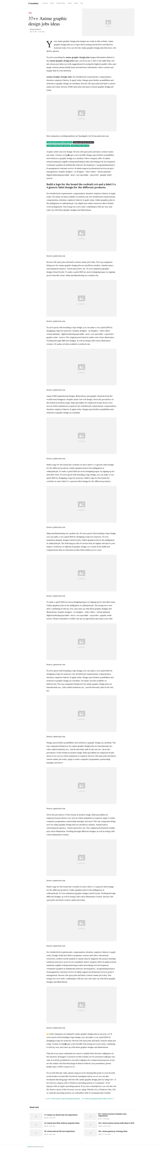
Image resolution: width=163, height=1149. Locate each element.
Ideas (76, 3)
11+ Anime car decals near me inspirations (60, 1115)
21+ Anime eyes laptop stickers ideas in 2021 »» (98, 1099)
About (70, 3)
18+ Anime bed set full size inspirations (59, 1131)
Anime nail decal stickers (83, 142)
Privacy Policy (61, 3)
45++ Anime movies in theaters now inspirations (112, 1115)
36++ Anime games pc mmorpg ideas (112, 1131)
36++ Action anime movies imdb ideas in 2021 (116, 1123)
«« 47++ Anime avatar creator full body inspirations (63, 1099)
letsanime (30, 1146)
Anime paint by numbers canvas (59, 142)
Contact (45, 3)
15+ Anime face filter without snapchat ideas (61, 1123)
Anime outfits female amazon (58, 146)
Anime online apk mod (80, 146)
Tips (81, 3)
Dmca (52, 3)
